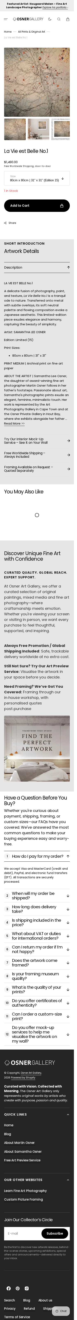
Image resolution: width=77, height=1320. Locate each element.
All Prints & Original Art (31, 31)
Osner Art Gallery (31, 1068)
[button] (5, 19)
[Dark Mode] (50, 19)
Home (7, 31)
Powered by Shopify (23, 1073)
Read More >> (14, 419)
